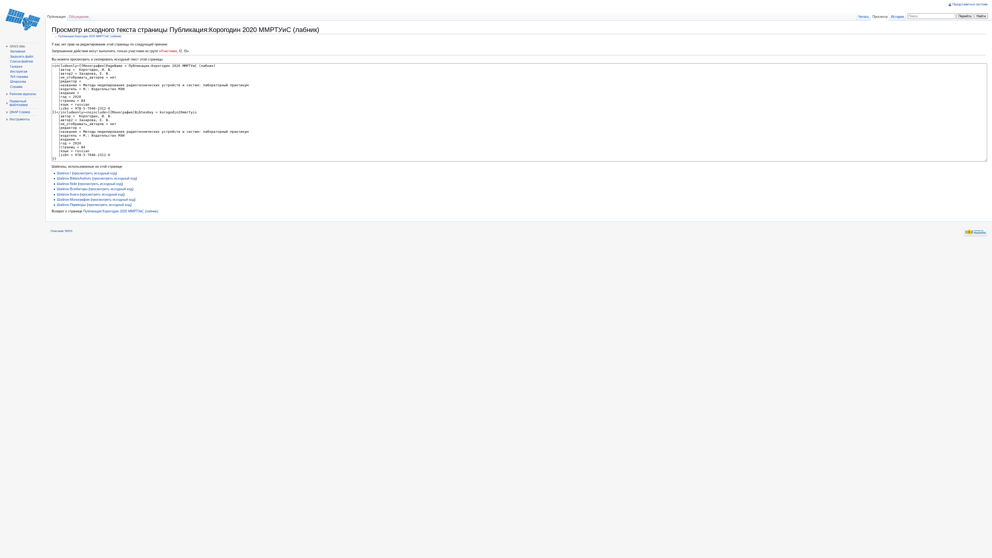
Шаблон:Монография (73, 200)
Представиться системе (970, 4)
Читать (863, 17)
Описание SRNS (61, 231)
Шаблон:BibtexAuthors (74, 178)
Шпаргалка (18, 81)
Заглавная (17, 51)
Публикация (56, 17)
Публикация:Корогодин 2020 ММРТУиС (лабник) (89, 36)
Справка (16, 87)
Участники (169, 51)
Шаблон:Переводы (71, 205)
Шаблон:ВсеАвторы (72, 189)
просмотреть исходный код (94, 173)
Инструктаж (18, 71)
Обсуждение (79, 17)
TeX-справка (19, 77)
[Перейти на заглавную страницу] (22, 20)
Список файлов (21, 61)
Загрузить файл (21, 56)
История (897, 17)
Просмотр (880, 17)
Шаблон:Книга (68, 194)
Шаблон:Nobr (67, 184)
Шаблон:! (64, 173)
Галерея (16, 66)
